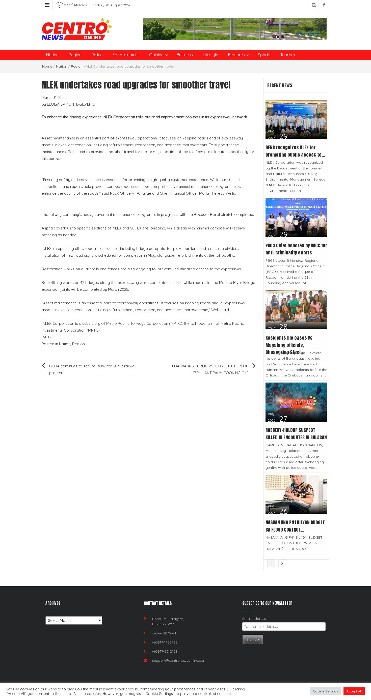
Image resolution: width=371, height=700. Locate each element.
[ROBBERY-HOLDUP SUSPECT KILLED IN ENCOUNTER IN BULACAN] (296, 401)
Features (236, 54)
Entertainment (126, 54)
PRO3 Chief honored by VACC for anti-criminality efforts (296, 249)
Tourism (287, 54)
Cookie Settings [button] (325, 691)
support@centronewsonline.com (179, 660)
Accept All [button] (354, 691)
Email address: (254, 618)
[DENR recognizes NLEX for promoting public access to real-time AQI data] (296, 118)
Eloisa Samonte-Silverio (71, 104)
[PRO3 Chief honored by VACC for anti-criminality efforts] (296, 217)
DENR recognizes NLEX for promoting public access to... (295, 151)
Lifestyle (210, 54)
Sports (264, 54)
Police (97, 54)
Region (75, 54)
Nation (52, 54)
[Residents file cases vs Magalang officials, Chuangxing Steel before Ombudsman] (296, 309)
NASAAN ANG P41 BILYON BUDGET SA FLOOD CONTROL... (295, 526)
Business (185, 54)
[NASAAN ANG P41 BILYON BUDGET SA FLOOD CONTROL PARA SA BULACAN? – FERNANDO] (296, 493)
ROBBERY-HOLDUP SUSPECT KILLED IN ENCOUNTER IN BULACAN (296, 434)
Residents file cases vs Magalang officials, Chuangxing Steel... (289, 345)
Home (47, 66)
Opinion (156, 54)
